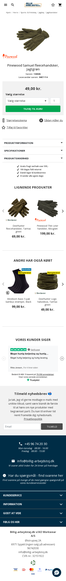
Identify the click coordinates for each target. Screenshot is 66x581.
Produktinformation (18, 142)
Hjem (8, 12)
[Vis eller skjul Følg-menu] (61, 522)
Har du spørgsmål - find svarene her (35, 475)
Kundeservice (12, 495)
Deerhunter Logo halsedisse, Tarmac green (47, 301)
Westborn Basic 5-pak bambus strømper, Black (18, 300)
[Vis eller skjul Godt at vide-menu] (61, 513)
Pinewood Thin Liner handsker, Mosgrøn (47, 227)
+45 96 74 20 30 (36, 444)
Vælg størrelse (15, 94)
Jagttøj (41, 12)
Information (12, 504)
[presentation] (61, 211)
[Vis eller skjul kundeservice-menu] (61, 495)
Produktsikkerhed (16, 158)
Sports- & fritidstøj (28, 12)
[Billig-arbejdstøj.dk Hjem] (33, 4)
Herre (15, 12)
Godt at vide (12, 513)
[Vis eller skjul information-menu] (61, 504)
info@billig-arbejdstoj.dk (35, 461)
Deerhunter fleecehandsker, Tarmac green (18, 228)
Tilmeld (52, 426)
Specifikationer (14, 150)
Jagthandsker (52, 12)
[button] (56, 572)
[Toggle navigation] (5, 4)
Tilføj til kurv (33, 108)
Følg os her (11, 522)
